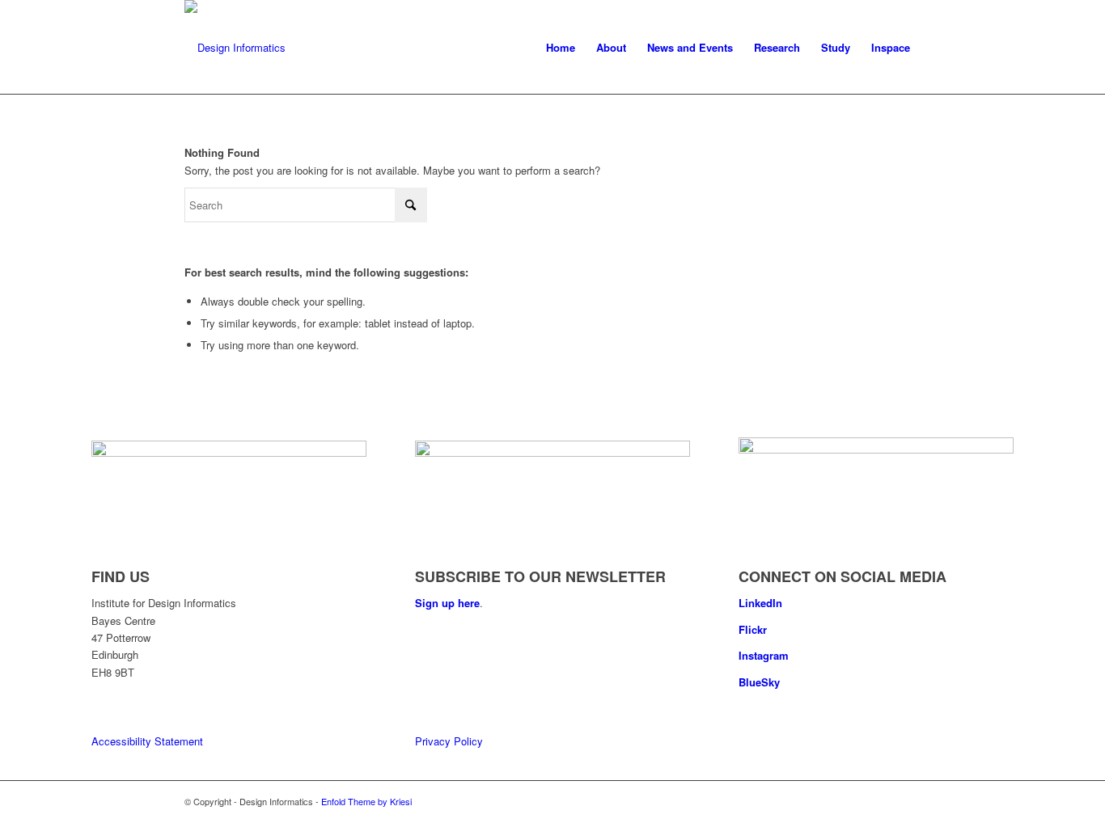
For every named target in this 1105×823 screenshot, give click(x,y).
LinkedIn (760, 602)
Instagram (764, 655)
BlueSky (759, 682)
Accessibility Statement (147, 741)
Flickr (753, 629)
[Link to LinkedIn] (860, 801)
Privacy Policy (449, 741)
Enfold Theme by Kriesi (366, 801)
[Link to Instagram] (908, 801)
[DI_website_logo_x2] (235, 47)
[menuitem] (561, 47)
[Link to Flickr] (884, 801)
